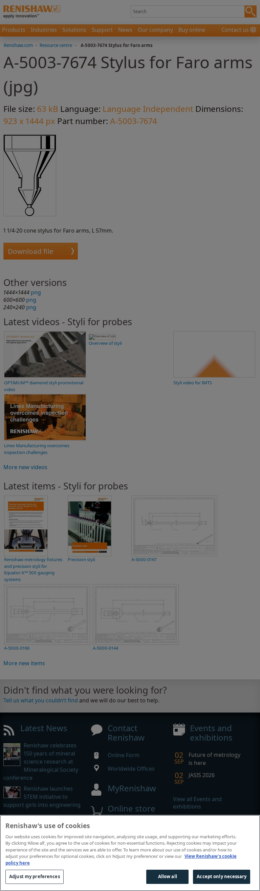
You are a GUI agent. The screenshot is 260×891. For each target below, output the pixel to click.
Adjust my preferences (34, 876)
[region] (130, 853)
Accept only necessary (221, 876)
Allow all (167, 876)
